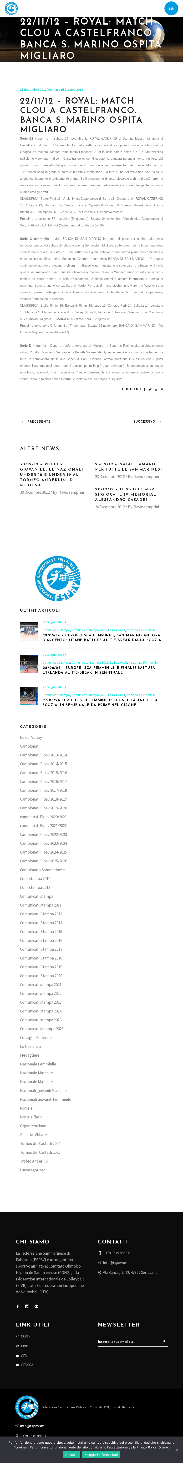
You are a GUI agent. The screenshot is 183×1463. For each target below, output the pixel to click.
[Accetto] (177, 1449)
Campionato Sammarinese (42, 869)
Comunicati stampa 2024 (40, 1011)
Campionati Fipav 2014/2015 (43, 763)
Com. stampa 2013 (35, 887)
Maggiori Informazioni (101, 1455)
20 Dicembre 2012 (110, 506)
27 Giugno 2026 (54, 687)
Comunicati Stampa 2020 (41, 975)
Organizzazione (33, 1125)
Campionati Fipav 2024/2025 (43, 852)
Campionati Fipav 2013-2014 (43, 755)
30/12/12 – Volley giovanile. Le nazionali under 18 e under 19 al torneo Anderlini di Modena (51, 474)
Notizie (26, 1108)
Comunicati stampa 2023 (40, 1002)
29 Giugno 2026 (54, 622)
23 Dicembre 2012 (110, 476)
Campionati (30, 746)
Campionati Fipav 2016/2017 (43, 781)
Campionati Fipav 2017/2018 (43, 790)
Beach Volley (31, 737)
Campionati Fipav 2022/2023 (43, 834)
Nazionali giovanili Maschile (43, 1090)
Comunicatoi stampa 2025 (90, 662)
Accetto (71, 1455)
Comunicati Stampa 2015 (41, 931)
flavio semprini (71, 492)
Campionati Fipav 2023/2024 (43, 843)
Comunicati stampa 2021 (40, 984)
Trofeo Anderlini (34, 1161)
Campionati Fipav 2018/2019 (43, 799)
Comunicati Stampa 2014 (41, 922)
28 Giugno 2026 (54, 654)
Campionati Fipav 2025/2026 (43, 861)
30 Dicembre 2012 (35, 492)
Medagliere (30, 1055)
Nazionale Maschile (36, 1072)
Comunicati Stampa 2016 (41, 940)
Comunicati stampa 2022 (40, 993)
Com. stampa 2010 (35, 878)
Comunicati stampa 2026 (89, 630)
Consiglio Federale (36, 1037)
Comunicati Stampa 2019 (41, 967)
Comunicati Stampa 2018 (41, 958)
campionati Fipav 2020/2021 (43, 816)
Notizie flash (31, 1117)
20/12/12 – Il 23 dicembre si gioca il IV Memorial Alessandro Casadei (126, 495)
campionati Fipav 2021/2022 (43, 825)
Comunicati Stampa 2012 (65, 89)
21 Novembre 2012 (33, 89)
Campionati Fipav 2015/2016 (43, 772)
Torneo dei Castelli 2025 (40, 1152)
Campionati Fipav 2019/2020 (43, 808)
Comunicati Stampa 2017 (41, 949)
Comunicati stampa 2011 (40, 905)
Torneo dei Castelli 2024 (40, 1143)
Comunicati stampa (56, 630)
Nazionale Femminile (141, 630)
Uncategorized (33, 1170)
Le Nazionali (116, 630)
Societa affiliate (33, 1134)
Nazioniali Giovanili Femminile (45, 1099)
